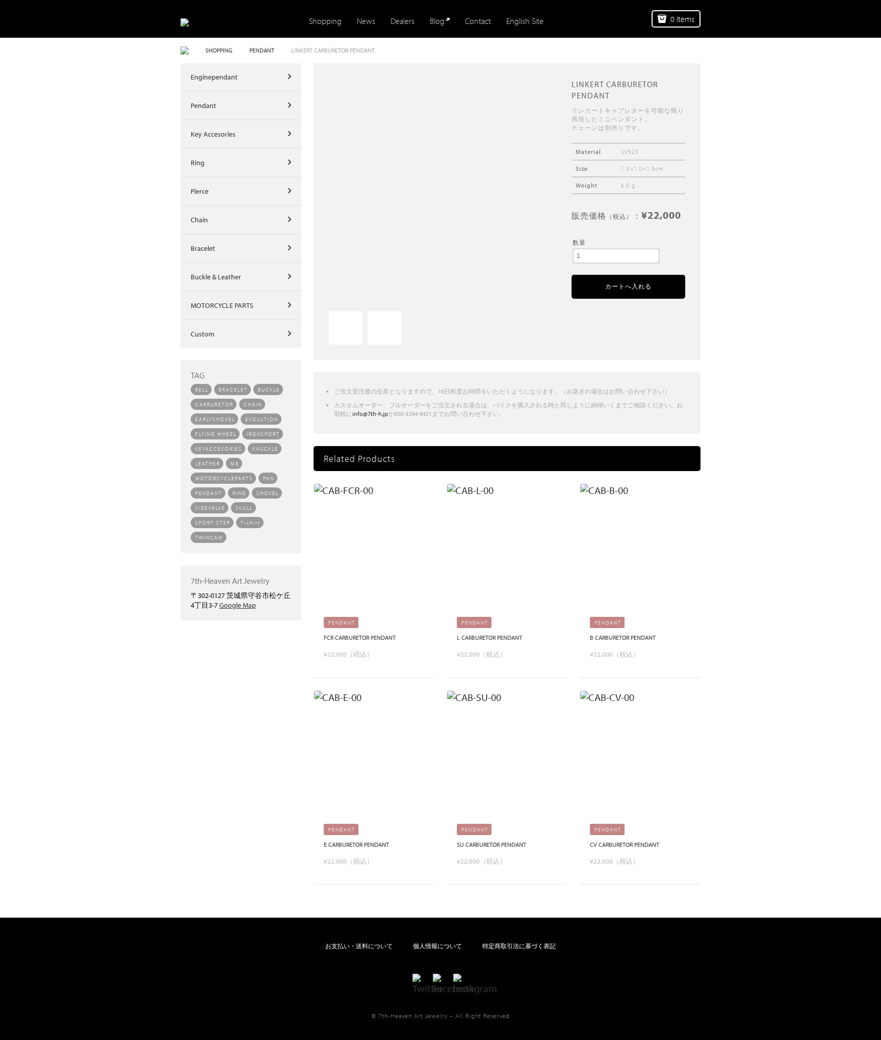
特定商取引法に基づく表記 (519, 946)
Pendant (203, 105)
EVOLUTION (261, 419)
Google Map (237, 605)
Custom (203, 334)
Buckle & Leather (216, 276)
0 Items (682, 19)
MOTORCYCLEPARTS (224, 478)
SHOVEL (267, 493)
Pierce (200, 191)
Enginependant (214, 77)
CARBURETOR (214, 404)
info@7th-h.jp (370, 414)
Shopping (325, 21)
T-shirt (251, 522)
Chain (199, 219)
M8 (234, 463)
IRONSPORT (263, 434)
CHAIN (253, 404)
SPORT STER (212, 522)
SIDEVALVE (210, 508)
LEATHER (207, 463)
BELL (202, 389)
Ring (197, 162)
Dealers (402, 21)
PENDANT (261, 50)
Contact (478, 21)
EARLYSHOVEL (215, 419)
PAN (268, 478)
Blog (437, 21)
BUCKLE (269, 389)
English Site (524, 21)
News (366, 21)
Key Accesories (213, 134)
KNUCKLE (265, 449)
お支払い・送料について (359, 946)
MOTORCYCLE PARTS (222, 305)
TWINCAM (209, 537)
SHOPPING (218, 50)
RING (239, 493)
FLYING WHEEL (216, 434)
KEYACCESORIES (218, 449)
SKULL (244, 508)
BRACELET (233, 389)
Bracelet (203, 248)
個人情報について (437, 946)
